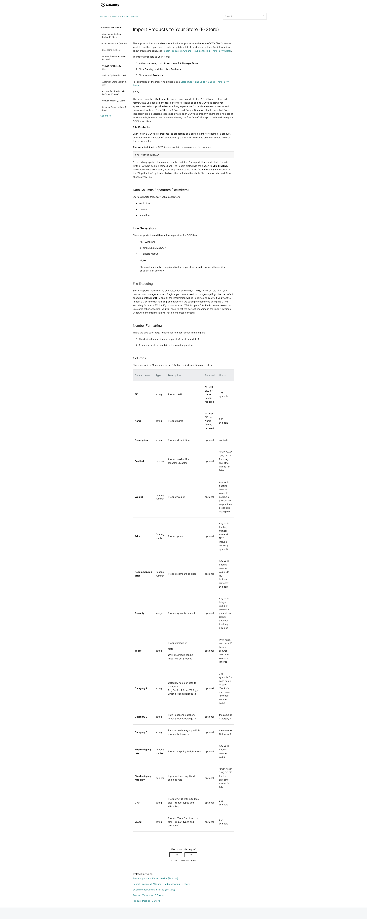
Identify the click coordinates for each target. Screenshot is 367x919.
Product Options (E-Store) (113, 75)
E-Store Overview (130, 16)
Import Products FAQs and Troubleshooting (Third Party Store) (197, 50)
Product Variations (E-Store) (111, 67)
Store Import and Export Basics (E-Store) (155, 878)
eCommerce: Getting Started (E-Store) (111, 35)
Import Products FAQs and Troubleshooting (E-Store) (162, 884)
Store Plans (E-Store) (111, 50)
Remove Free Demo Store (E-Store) (113, 58)
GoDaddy (104, 16)
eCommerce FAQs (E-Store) (114, 43)
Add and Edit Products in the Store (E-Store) (113, 92)
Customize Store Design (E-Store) (114, 83)
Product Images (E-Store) (113, 100)
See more (105, 115)
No (191, 854)
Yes (176, 854)
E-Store (115, 16)
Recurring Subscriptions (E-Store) (114, 108)
